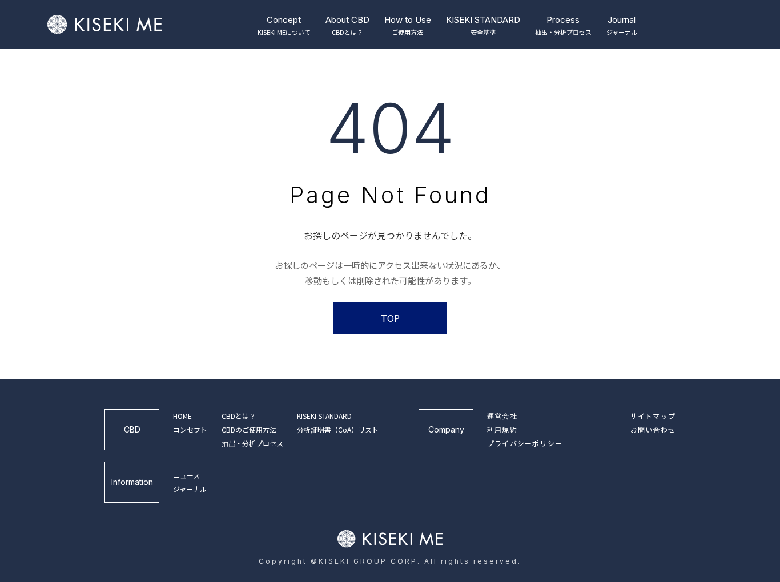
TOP (390, 318)
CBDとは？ (239, 416)
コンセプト (190, 429)
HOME (182, 416)
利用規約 (502, 429)
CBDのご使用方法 (249, 429)
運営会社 (502, 416)
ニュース (186, 475)
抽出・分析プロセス (252, 443)
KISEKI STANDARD (324, 416)
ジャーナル (190, 489)
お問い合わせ (653, 429)
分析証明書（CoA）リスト (338, 429)
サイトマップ (653, 416)
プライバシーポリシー (524, 443)
